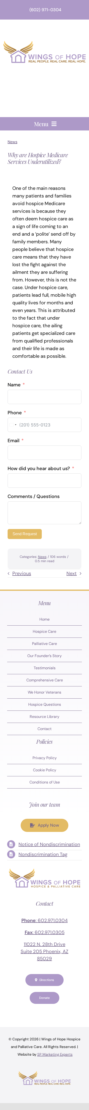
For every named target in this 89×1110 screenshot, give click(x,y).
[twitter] (30, 1012)
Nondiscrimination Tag (43, 854)
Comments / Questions (34, 496)
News (12, 141)
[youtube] (49, 1012)
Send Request (25, 534)
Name (14, 385)
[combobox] (13, 425)
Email (13, 440)
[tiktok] (68, 1012)
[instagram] (39, 1012)
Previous (21, 573)
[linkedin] (58, 1012)
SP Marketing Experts (55, 1054)
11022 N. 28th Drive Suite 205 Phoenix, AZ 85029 (44, 951)
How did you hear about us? (39, 468)
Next (71, 573)
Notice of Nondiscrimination (49, 844)
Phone (15, 413)
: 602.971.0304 (44, 920)
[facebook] (21, 1012)
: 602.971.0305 (45, 932)
